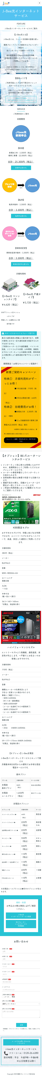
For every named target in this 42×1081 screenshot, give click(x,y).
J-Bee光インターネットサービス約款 (21, 915)
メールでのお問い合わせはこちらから (21, 1042)
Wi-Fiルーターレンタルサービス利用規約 (21, 924)
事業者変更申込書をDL (21, 264)
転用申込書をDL (21, 216)
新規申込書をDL (21, 168)
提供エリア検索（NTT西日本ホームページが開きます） (21, 99)
